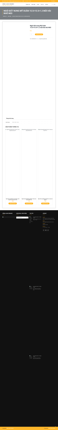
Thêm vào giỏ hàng (39, 34)
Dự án (38, 4)
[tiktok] (54, 1)
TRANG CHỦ (28, 4)
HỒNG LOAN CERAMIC (10, 428)
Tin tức (42, 4)
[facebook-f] (51, 1)
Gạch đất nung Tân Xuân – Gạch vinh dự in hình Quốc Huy (37, 289)
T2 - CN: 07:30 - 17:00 (46, 227)
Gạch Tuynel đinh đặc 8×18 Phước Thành (37, 219)
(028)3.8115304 (6, 1)
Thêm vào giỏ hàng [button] (13, 203)
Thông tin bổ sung (10, 118)
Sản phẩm (33, 4)
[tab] (9, 118)
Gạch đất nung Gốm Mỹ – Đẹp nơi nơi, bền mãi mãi (37, 358)
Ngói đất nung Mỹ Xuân (43, 38)
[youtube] (53, 1)
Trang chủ (4, 16)
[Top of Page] (55, 427)
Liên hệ (46, 4)
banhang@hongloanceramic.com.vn (16, 1)
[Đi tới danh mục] (27, 217)
